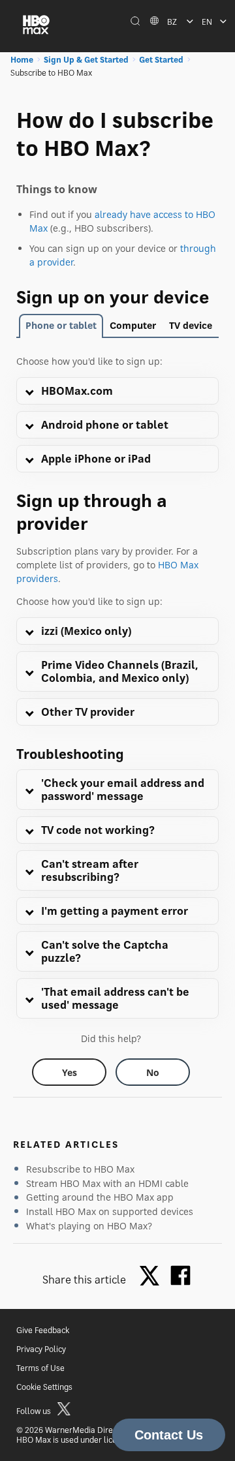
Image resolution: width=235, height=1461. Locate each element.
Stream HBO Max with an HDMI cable (107, 1183)
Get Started (161, 59)
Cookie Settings (44, 1386)
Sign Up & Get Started (86, 59)
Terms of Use (40, 1368)
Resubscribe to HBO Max (80, 1169)
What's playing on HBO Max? (89, 1226)
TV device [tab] (190, 325)
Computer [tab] (133, 325)
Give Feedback (42, 1330)
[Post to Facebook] (180, 1275)
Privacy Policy (41, 1349)
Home (21, 59)
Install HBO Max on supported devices (109, 1211)
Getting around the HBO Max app (100, 1197)
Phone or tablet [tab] (61, 325)
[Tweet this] (153, 1276)
